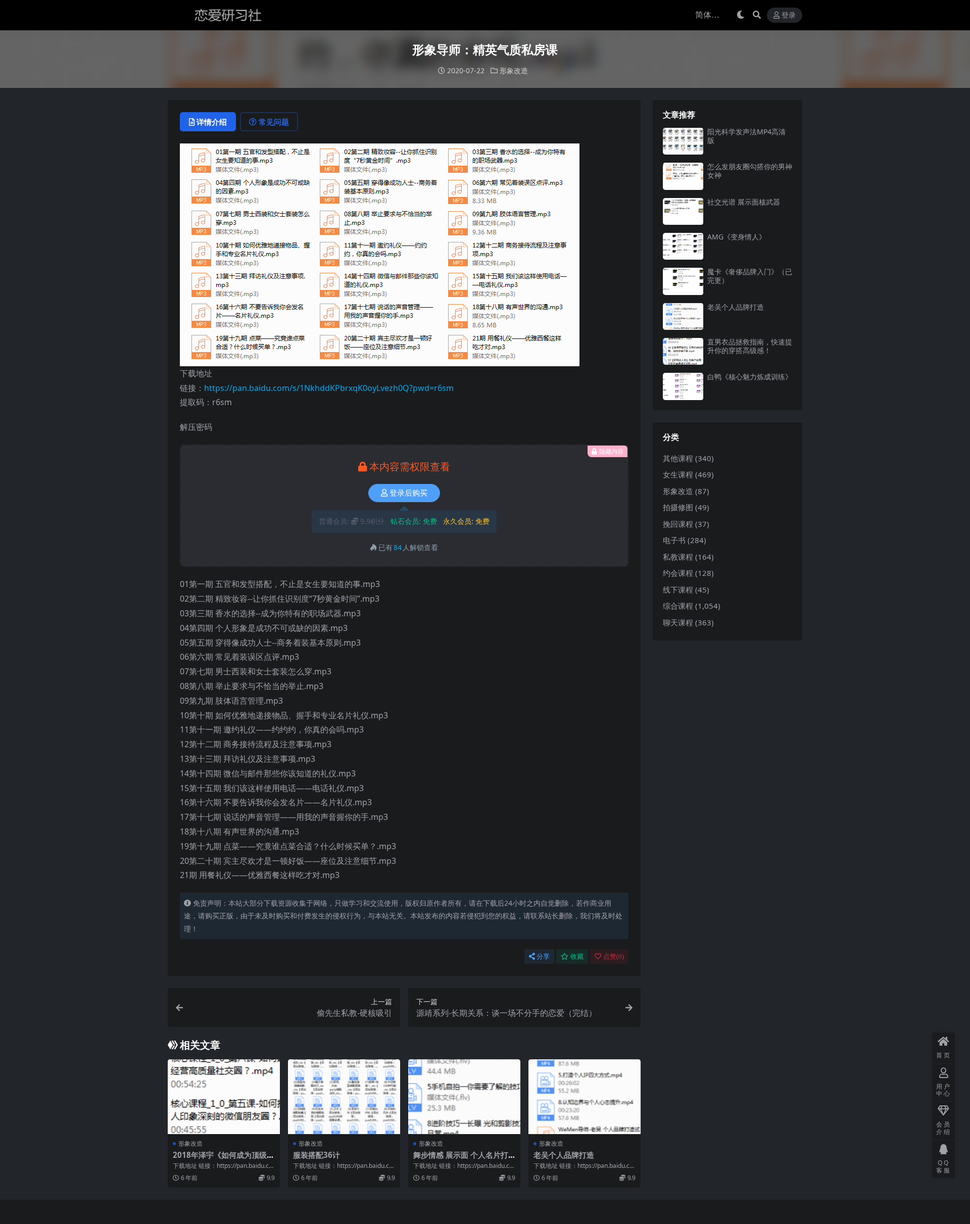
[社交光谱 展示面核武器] (683, 211)
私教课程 (678, 557)
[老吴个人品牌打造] (584, 1096)
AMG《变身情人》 (736, 236)
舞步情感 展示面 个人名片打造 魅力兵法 (460, 1159)
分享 (543, 956)
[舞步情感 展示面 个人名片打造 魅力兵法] (464, 1096)
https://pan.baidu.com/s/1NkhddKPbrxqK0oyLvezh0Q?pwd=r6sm (329, 388)
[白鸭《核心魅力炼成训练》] (683, 386)
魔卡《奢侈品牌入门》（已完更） (749, 276)
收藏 (577, 956)
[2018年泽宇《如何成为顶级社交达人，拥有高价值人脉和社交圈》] (224, 1096)
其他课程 (678, 458)
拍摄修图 (678, 507)
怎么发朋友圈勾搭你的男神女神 (749, 171)
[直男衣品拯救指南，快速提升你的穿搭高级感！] (683, 351)
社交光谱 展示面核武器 (743, 202)
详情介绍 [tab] (212, 122)
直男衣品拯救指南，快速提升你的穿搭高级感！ (749, 346)
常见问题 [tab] (274, 122)
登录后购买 (408, 493)
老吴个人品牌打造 (564, 1155)
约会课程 (678, 573)
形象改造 (514, 70)
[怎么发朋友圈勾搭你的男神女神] (683, 176)
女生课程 (678, 474)
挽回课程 (678, 524)
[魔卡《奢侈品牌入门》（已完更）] (683, 281)
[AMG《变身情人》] (683, 246)
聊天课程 (678, 622)
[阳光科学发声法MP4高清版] (683, 141)
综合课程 (678, 606)
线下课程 (678, 589)
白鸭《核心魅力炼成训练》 (749, 376)
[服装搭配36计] (344, 1096)
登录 (789, 15)
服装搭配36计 (316, 1155)
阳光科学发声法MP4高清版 (746, 136)
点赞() (613, 956)
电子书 (674, 540)
